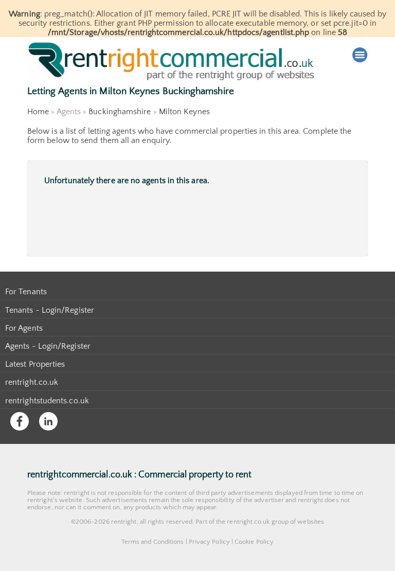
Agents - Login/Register (48, 346)
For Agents (24, 328)
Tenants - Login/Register (49, 310)
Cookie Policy (254, 541)
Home (38, 111)
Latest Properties (35, 364)
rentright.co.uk (31, 382)
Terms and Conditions (152, 541)
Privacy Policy (209, 541)
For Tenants (26, 291)
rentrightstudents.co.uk (47, 400)
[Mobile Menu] (360, 55)
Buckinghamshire (119, 111)
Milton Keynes (184, 111)
